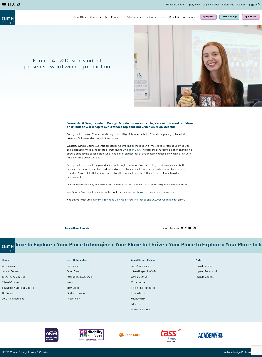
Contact (241, 5)
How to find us (138, 293)
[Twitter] (182, 228)
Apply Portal (251, 17)
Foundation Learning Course (18, 288)
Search (254, 5)
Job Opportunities (141, 266)
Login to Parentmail (206, 271)
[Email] (194, 228)
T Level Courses (10, 282)
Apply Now (194, 5)
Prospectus (73, 266)
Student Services (154, 17)
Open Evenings (229, 17)
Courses (94, 17)
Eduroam (136, 304)
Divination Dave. (132, 150)
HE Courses (8, 293)
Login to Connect (204, 277)
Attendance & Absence (79, 277)
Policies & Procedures (143, 288)
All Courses (8, 266)
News (70, 282)
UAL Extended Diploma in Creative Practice (122, 200)
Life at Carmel (113, 17)
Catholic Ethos (139, 277)
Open (85, 17)
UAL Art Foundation (162, 200)
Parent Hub (228, 5)
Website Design (232, 352)
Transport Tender (175, 5)
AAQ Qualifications (13, 299)
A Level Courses (11, 271)
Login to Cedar (211, 5)
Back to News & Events (76, 228)
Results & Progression (181, 17)
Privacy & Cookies (38, 352)
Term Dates (73, 288)
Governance (138, 282)
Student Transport (76, 293)
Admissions (133, 17)
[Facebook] (186, 228)
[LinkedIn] (189, 228)
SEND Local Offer (140, 310)
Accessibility (74, 299)
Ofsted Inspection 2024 (143, 271)
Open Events (74, 271)
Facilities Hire (138, 299)
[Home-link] (7, 24)
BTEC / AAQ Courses (13, 277)
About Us (79, 17)
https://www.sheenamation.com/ (155, 192)
